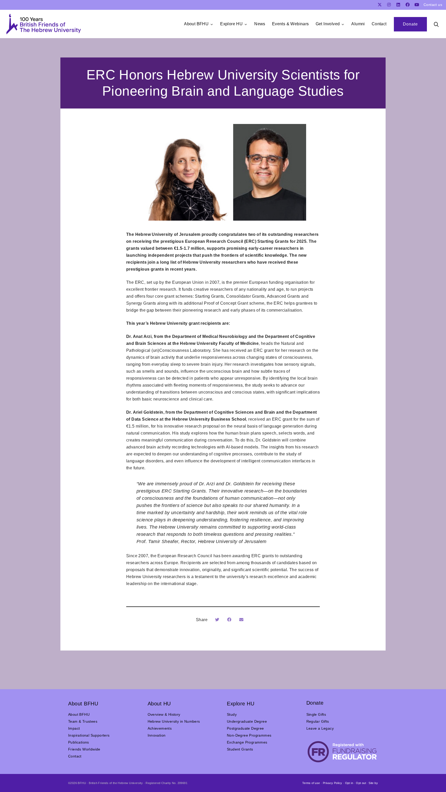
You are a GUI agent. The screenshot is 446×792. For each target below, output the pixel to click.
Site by (373, 783)
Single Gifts (316, 714)
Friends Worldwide (84, 749)
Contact (75, 756)
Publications (78, 742)
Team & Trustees (82, 721)
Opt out (361, 783)
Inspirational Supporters (89, 735)
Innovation (157, 735)
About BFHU (79, 714)
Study (232, 714)
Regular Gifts (317, 721)
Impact (74, 728)
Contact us (433, 5)
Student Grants (240, 749)
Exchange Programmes (247, 742)
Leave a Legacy (320, 728)
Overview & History (164, 714)
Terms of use (311, 783)
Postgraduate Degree (245, 728)
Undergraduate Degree (247, 721)
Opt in (349, 783)
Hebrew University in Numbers (174, 721)
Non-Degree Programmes (249, 735)
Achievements (160, 728)
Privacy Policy (332, 783)
